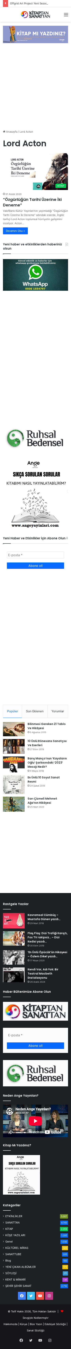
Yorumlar (57, 711)
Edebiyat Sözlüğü (55, 1324)
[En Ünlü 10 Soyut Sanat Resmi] (14, 784)
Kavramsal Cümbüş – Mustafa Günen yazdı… (44, 917)
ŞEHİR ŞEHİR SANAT (18, 1285)
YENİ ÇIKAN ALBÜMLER (20, 1266)
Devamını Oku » (15, 230)
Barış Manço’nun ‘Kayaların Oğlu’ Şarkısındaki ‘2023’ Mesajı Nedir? (47, 762)
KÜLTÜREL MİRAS (16, 1247)
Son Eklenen (35, 711)
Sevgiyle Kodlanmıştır (36, 1317)
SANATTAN (12, 1222)
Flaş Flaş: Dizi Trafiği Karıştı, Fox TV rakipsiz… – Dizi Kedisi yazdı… (48, 937)
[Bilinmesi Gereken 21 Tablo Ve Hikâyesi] (14, 729)
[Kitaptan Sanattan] (35, 14)
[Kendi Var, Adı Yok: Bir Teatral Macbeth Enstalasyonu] (14, 974)
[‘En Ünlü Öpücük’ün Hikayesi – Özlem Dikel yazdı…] (14, 957)
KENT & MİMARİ (15, 1279)
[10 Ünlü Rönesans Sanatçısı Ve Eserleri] (14, 746)
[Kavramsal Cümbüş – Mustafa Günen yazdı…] (14, 920)
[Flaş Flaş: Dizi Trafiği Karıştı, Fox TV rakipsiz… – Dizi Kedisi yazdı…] (14, 938)
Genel (9, 1241)
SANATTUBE (13, 1254)
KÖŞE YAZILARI (15, 1235)
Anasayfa (11, 131)
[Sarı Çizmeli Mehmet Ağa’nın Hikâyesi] (14, 804)
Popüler (12, 711)
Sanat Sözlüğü (35, 1330)
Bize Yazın (36, 1324)
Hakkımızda (10, 1324)
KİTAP (9, 1228)
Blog (8, 1260)
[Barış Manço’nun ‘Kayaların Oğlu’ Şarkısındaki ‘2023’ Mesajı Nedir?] (14, 764)
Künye (23, 1324)
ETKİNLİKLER (13, 1216)
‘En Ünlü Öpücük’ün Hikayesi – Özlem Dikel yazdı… (47, 954)
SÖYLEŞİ (11, 1273)
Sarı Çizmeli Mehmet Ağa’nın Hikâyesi (42, 801)
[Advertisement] (35, 87)
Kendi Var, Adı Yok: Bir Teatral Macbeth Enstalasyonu (43, 973)
